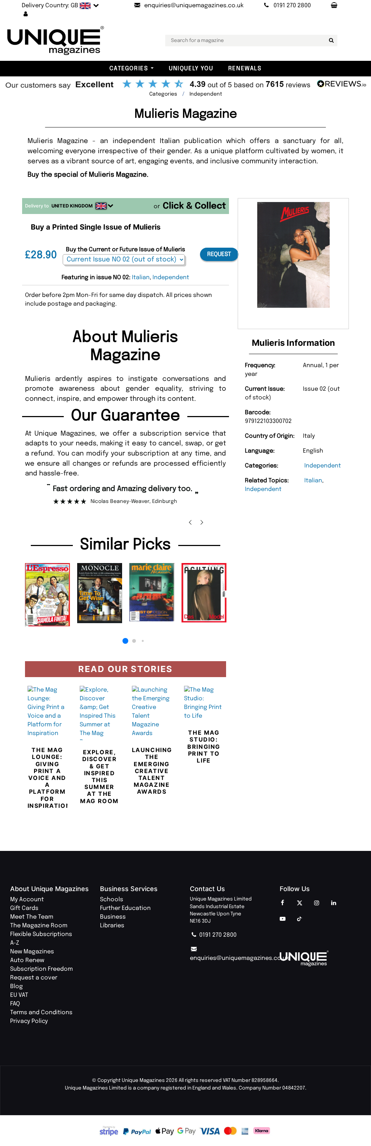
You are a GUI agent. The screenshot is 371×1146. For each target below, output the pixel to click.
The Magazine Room (38, 926)
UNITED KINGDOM (72, 206)
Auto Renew (27, 960)
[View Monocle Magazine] (99, 593)
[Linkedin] (334, 903)
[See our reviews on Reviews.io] (185, 84)
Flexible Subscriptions (41, 934)
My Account (27, 900)
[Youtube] (283, 919)
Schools (111, 900)
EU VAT (19, 995)
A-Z (14, 943)
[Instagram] (317, 903)
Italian (313, 481)
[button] (26, 14)
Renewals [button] (245, 69)
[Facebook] (283, 903)
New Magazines (32, 952)
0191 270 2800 (217, 935)
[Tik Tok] (300, 919)
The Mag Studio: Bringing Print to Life (203, 746)
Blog (16, 986)
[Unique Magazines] (320, 958)
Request (219, 254)
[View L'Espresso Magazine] (47, 594)
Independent (322, 466)
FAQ (15, 1004)
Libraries (112, 926)
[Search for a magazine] (330, 40)
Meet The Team (31, 917)
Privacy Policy (29, 1021)
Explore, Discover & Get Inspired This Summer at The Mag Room (99, 776)
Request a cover (33, 978)
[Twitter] (300, 903)
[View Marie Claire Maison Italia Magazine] (151, 592)
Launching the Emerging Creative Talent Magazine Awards (152, 770)
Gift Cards (24, 908)
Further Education (125, 908)
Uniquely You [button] (191, 69)
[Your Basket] (334, 5)
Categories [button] (128, 69)
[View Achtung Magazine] (204, 592)
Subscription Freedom (41, 969)
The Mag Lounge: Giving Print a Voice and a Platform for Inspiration (49, 777)
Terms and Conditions (41, 1012)
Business (113, 917)
